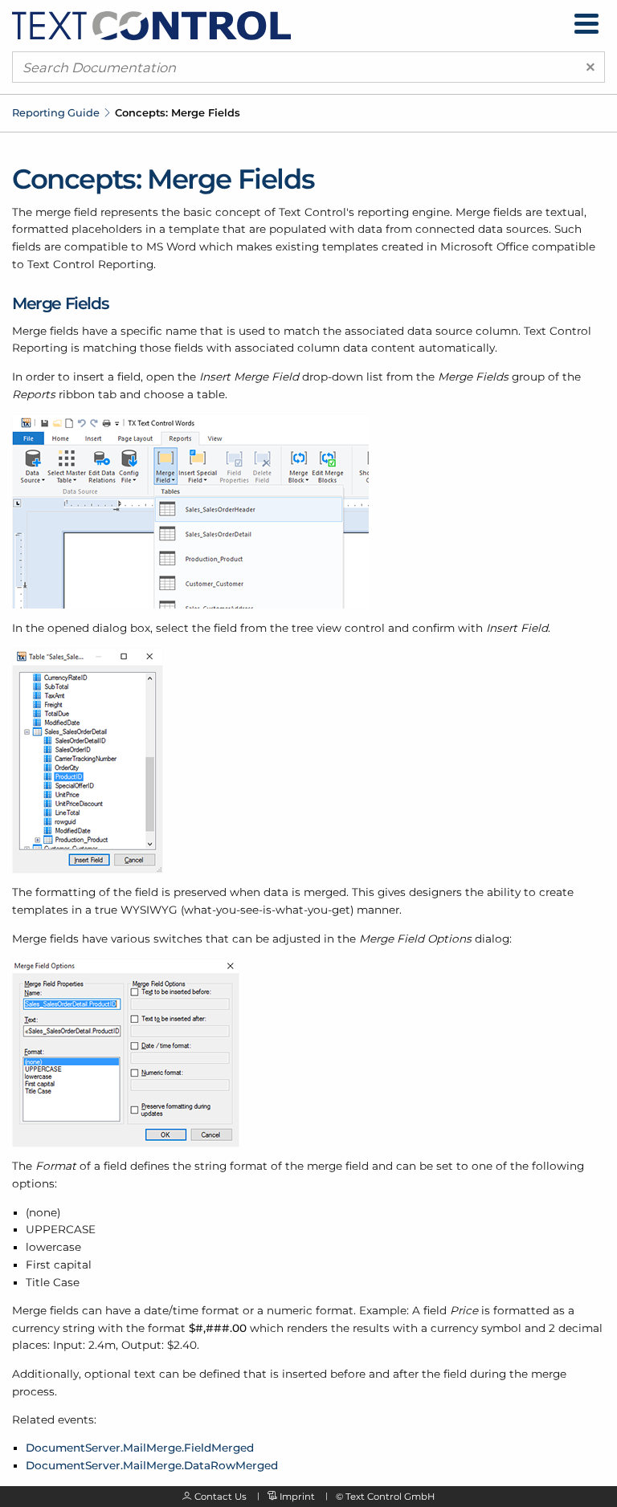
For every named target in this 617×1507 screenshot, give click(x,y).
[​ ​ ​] (586, 24)
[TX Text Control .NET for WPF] (151, 24)
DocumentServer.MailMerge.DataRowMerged (152, 1465)
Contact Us (220, 1496)
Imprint (297, 1496)
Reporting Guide (56, 112)
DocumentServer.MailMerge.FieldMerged (140, 1447)
